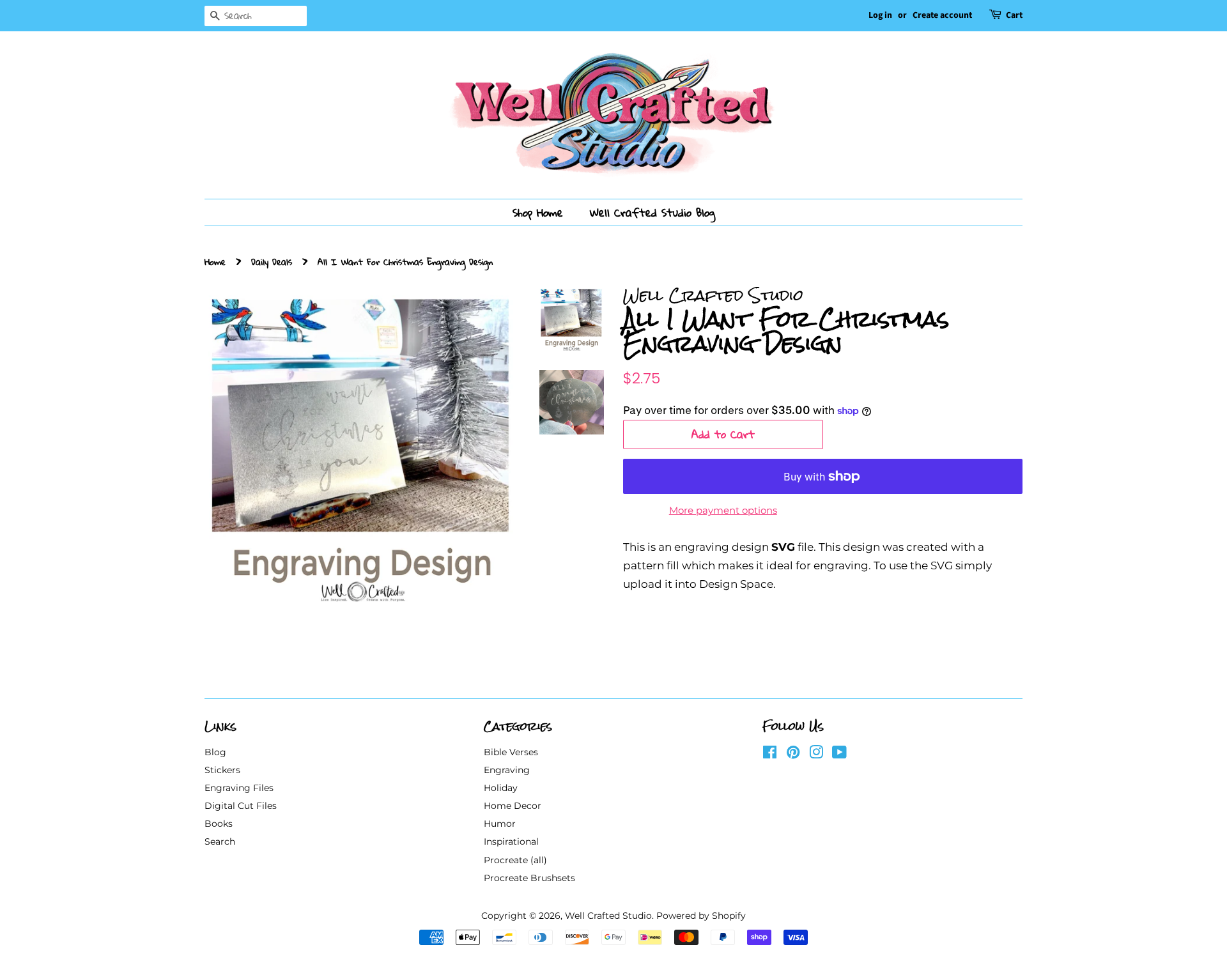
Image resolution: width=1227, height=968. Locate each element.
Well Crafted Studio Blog (652, 212)
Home (215, 261)
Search (219, 841)
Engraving (507, 770)
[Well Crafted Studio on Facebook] (769, 754)
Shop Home (538, 212)
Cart (1014, 15)
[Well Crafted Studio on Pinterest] (793, 754)
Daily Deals (271, 261)
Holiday (501, 788)
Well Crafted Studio (608, 915)
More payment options (723, 510)
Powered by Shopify (701, 915)
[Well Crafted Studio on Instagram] (816, 754)
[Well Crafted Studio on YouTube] (839, 754)
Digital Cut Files (240, 805)
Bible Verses (511, 752)
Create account (942, 15)
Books (218, 823)
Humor (500, 823)
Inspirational (511, 841)
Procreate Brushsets (529, 878)
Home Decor (512, 805)
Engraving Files (239, 788)
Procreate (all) (515, 860)
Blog (215, 752)
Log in (880, 15)
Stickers (222, 770)
